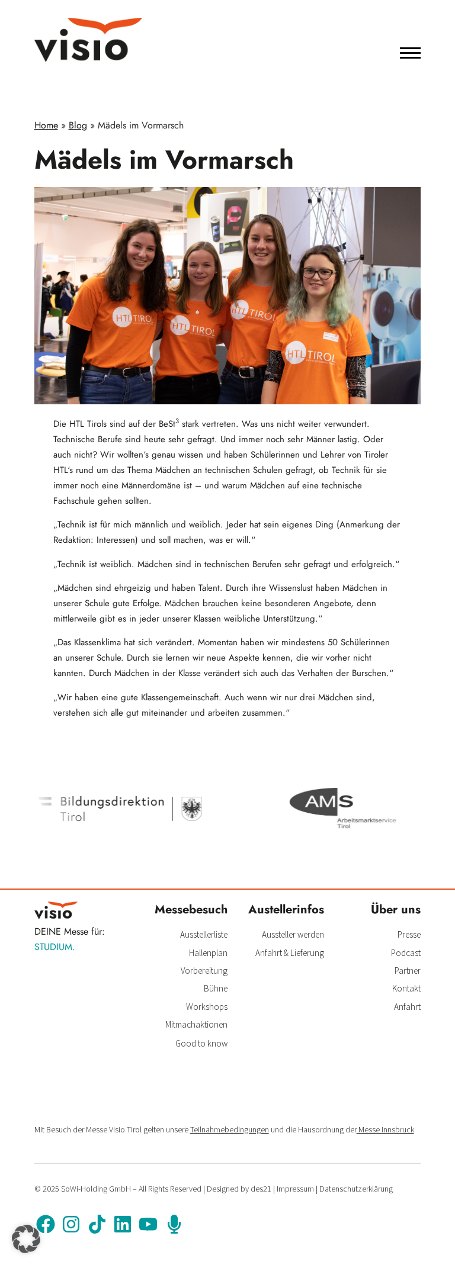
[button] (26, 1239)
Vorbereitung (204, 970)
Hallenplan (208, 952)
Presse (409, 934)
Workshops (207, 1006)
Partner (408, 970)
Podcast (406, 952)
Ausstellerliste (204, 934)
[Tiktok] (96, 1224)
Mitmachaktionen (196, 1024)
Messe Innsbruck (385, 1129)
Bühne (216, 988)
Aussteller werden (293, 934)
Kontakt (406, 988)
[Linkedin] (122, 1224)
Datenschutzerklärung (356, 1188)
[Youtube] (148, 1224)
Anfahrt (407, 1006)
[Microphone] (174, 1224)
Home (46, 125)
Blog (78, 125)
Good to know (201, 1043)
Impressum (295, 1188)
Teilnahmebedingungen (229, 1129)
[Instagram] (71, 1224)
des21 (261, 1188)
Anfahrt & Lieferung (289, 952)
